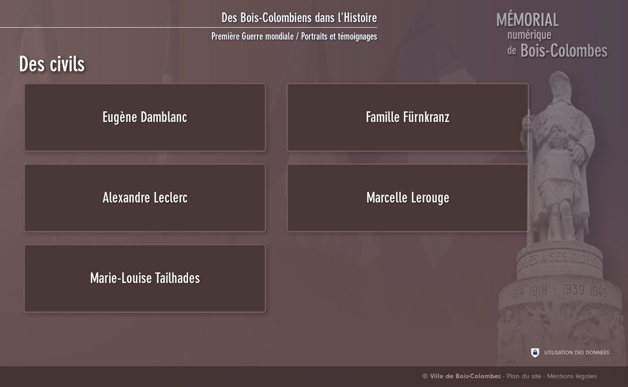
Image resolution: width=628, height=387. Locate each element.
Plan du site (524, 376)
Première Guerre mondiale (252, 36)
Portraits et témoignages (339, 36)
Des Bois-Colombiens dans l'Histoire (299, 17)
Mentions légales (572, 376)
